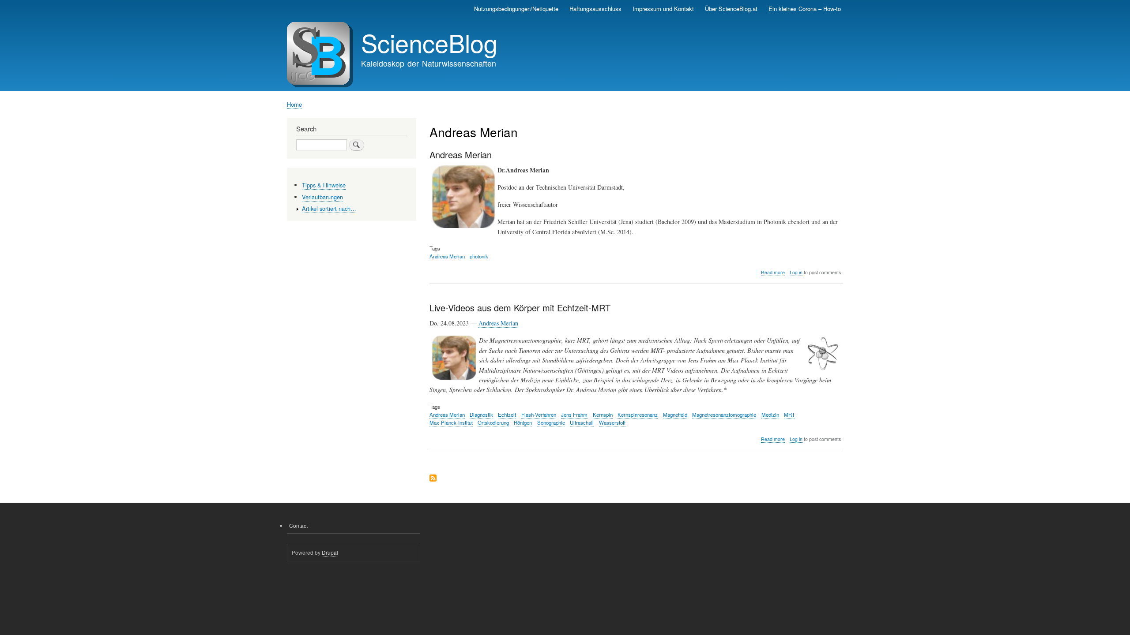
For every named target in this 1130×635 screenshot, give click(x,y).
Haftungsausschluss (595, 8)
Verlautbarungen (322, 197)
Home (294, 104)
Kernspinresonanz (638, 414)
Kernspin (603, 414)
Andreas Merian (447, 256)
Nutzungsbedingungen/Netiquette (516, 8)
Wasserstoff (612, 422)
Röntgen (523, 422)
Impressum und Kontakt (663, 8)
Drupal (330, 552)
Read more (773, 272)
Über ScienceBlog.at (731, 8)
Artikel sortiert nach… (329, 208)
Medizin (770, 414)
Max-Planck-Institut (451, 422)
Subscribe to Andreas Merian (433, 478)
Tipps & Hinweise (324, 185)
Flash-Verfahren (538, 414)
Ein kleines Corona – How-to (804, 8)
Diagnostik (481, 414)
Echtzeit (507, 414)
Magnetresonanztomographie (724, 414)
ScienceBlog (429, 42)
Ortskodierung (493, 422)
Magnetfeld (675, 414)
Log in (796, 272)
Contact (298, 525)
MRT (789, 414)
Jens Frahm (574, 414)
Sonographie (551, 422)
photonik (479, 256)
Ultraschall (582, 422)
